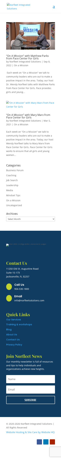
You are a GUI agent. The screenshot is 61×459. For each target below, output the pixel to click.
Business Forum (15, 170)
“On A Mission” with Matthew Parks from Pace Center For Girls (27, 57)
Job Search (12, 180)
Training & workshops (19, 324)
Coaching (11, 175)
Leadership (12, 185)
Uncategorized (14, 205)
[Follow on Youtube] (52, 442)
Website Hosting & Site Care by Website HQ (30, 432)
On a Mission (21, 65)
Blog (9, 329)
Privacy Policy (14, 344)
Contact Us (13, 339)
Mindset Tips (13, 195)
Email (18, 296)
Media (9, 190)
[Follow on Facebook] (39, 442)
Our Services (13, 319)
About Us (11, 334)
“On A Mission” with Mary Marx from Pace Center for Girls (28, 116)
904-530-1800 (21, 288)
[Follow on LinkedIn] (45, 442)
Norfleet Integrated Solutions (25, 61)
